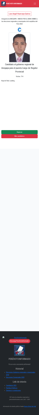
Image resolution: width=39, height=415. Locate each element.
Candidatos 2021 (11, 385)
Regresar (19, 132)
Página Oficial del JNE (30, 406)
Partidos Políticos (11, 388)
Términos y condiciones (13, 390)
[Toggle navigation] (35, 4)
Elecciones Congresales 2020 (15, 377)
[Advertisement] (19, 104)
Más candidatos (19, 136)
